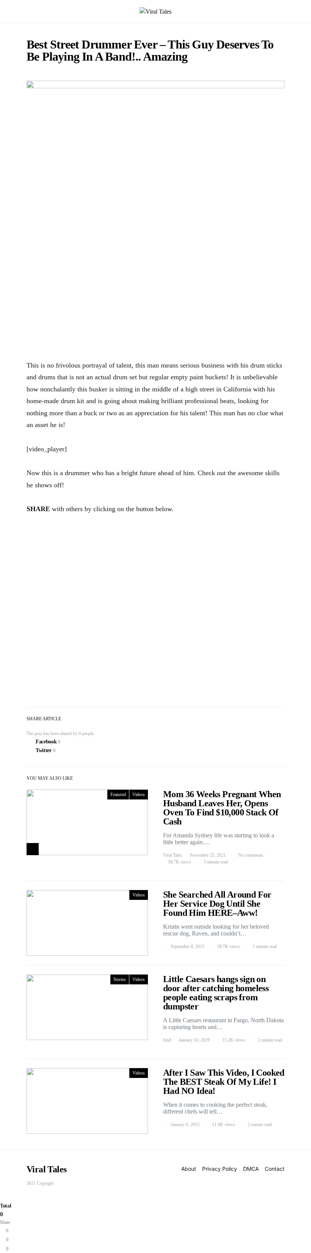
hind (167, 1040)
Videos (138, 794)
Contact (274, 1168)
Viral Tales (172, 855)
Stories (119, 979)
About (188, 1168)
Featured (118, 794)
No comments (250, 855)
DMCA (251, 1168)
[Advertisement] (155, 294)
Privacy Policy (219, 1168)
